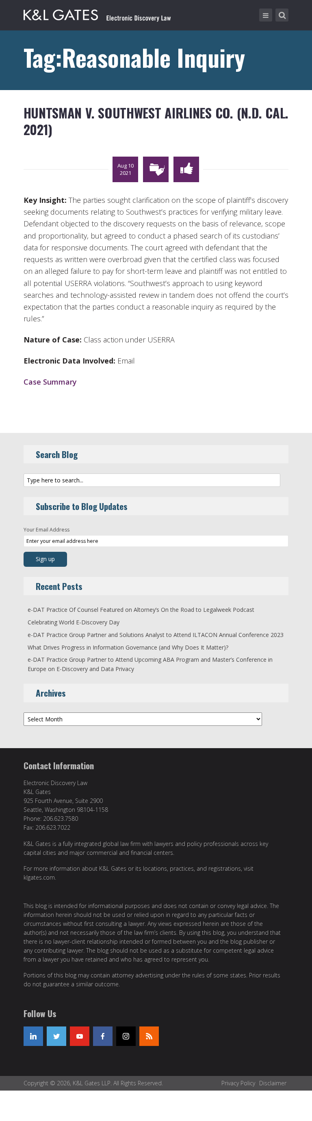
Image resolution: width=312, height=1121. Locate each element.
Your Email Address (46, 529)
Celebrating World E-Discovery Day (73, 622)
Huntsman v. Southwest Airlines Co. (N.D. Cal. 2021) (156, 121)
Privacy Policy (238, 1083)
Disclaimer (272, 1083)
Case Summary (50, 382)
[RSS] (149, 1036)
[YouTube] (79, 1036)
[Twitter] (56, 1036)
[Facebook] (103, 1036)
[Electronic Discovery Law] (98, 13)
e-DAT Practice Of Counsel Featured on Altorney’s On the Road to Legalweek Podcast (141, 609)
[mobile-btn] (265, 15)
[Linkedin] (33, 1036)
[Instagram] (126, 1036)
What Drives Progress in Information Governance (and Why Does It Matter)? (128, 647)
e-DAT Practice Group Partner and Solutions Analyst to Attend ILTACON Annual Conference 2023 (156, 635)
